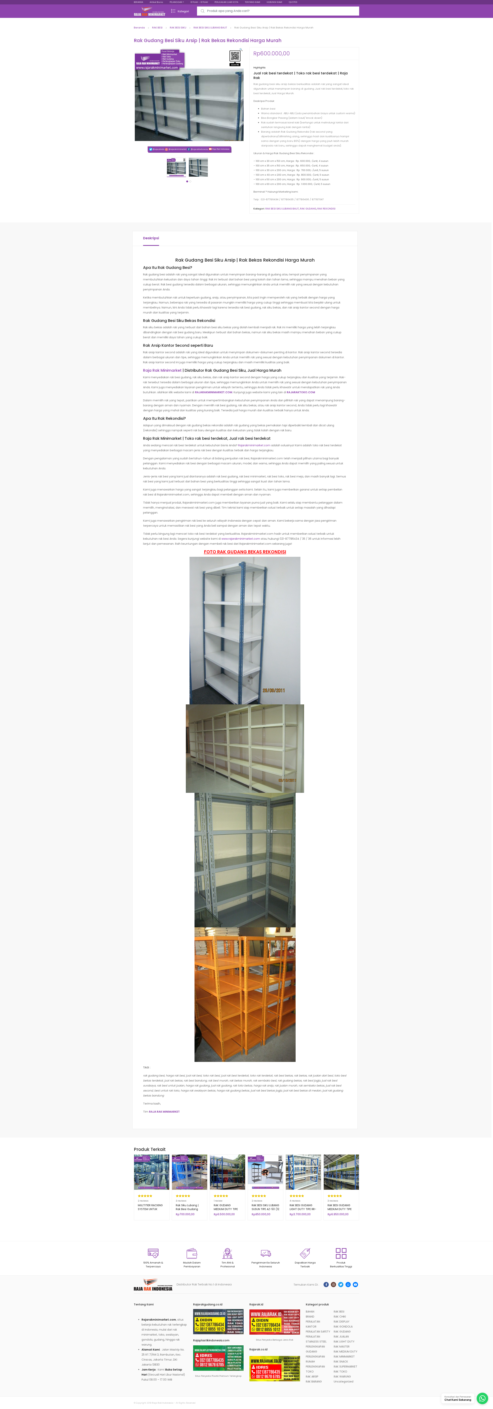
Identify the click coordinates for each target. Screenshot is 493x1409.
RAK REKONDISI (326, 208)
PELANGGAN (176, 2)
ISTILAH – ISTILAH (199, 2)
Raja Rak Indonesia (162, 1402)
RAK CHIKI (340, 1316)
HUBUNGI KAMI (274, 2)
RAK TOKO (340, 1371)
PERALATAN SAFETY (318, 1331)
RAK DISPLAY (342, 1321)
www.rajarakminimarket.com (240, 539)
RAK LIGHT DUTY (344, 1341)
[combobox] (278, 11)
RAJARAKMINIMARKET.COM (213, 392)
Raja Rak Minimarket (162, 370)
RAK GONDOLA (343, 1326)
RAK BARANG (314, 1381)
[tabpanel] (178, 167)
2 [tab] (190, 181)
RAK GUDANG (308, 208)
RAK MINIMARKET (344, 1356)
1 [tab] (187, 181)
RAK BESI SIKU (178, 27)
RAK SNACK (341, 1361)
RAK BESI (157, 27)
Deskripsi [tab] (151, 238)
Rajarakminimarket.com (254, 445)
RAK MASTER (342, 1346)
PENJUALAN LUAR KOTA (226, 2)
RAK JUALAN (341, 1336)
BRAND (310, 1316)
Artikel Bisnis (156, 2)
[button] (241, 49)
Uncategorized (343, 1381)
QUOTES (293, 2)
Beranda (139, 27)
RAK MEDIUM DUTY (345, 1351)
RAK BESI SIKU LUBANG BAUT (210, 27)
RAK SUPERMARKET (345, 1366)
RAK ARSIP (312, 1376)
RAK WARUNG (342, 1376)
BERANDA (138, 2)
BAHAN (310, 1311)
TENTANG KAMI (252, 2)
